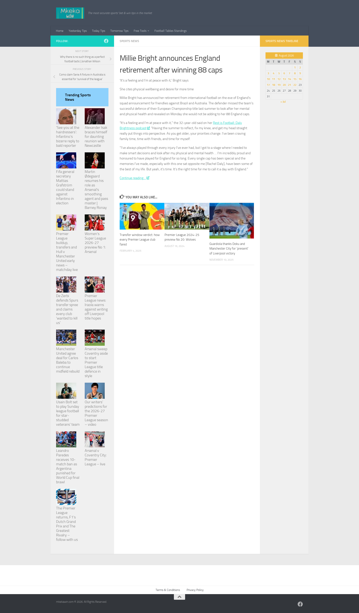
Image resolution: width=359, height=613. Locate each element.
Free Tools (140, 31)
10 (268, 79)
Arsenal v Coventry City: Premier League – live (96, 457)
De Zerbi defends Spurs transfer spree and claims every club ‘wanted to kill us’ (67, 309)
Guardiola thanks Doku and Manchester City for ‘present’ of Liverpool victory (228, 248)
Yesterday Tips (78, 31)
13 (284, 79)
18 (273, 85)
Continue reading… (133, 178)
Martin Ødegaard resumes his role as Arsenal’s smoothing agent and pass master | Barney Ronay (96, 189)
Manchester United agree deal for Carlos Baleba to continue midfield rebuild (67, 360)
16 (300, 79)
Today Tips (98, 31)
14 (289, 79)
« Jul (283, 101)
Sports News (129, 41)
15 (294, 79)
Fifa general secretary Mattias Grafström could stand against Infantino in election (65, 187)
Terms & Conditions (168, 590)
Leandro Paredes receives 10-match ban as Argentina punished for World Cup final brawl (67, 466)
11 (273, 79)
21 (289, 85)
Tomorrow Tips (119, 31)
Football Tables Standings (170, 31)
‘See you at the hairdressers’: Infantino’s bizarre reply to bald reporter (67, 136)
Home (59, 31)
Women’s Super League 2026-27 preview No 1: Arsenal (95, 242)
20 (284, 85)
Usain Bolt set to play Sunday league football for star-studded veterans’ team (68, 413)
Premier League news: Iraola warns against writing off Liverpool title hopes (96, 307)
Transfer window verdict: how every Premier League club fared (140, 239)
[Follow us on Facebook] (106, 41)
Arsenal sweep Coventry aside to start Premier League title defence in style (96, 362)
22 (294, 85)
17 (268, 85)
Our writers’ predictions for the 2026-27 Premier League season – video (96, 413)
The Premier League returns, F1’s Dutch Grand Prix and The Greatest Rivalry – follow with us (67, 524)
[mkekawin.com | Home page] (70, 13)
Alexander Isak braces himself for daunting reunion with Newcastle (96, 136)
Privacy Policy (195, 590)
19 (278, 85)
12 (278, 79)
